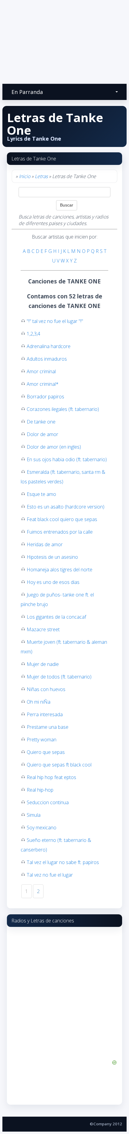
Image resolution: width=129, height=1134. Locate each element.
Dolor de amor (42, 434)
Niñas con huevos (46, 689)
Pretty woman (41, 739)
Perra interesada (45, 714)
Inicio (24, 176)
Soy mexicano (41, 827)
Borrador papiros (45, 396)
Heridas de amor (45, 544)
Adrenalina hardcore (48, 346)
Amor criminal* (42, 384)
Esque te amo (41, 494)
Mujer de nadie (43, 664)
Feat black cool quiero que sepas (62, 519)
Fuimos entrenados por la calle (60, 532)
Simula (33, 815)
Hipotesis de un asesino (52, 557)
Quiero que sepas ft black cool (59, 764)
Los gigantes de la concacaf (56, 617)
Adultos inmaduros (47, 359)
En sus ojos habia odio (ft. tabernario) (67, 459)
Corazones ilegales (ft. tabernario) (63, 409)
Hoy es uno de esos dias (53, 582)
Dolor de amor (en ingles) (54, 447)
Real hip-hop (40, 790)
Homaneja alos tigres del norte (59, 569)
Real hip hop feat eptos (51, 777)
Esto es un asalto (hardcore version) (65, 506)
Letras (41, 176)
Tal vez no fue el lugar (50, 875)
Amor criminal (41, 371)
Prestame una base (47, 727)
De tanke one (41, 421)
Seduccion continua (48, 802)
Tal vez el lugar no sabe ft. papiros (63, 862)
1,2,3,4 (33, 333)
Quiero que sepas (46, 752)
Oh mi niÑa (38, 702)
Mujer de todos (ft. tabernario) (59, 676)
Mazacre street (43, 629)
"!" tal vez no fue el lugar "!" (55, 321)
